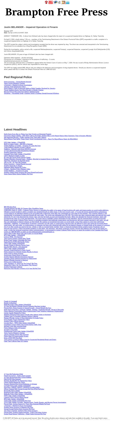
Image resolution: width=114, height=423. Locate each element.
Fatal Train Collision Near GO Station (16, 341)
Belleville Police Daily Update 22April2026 (17, 304)
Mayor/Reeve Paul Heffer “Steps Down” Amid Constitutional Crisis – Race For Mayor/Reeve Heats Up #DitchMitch (41, 139)
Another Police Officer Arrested (14, 321)
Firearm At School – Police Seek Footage (17, 376)
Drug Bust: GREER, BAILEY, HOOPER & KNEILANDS (22, 387)
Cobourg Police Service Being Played (16, 397)
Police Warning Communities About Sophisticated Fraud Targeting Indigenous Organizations (33, 311)
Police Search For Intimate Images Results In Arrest (21, 252)
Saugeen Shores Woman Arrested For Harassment (20, 258)
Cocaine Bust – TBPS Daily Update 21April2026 (19, 323)
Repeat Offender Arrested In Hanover (16, 260)
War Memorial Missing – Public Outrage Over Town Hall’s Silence (25, 137)
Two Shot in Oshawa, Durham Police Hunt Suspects (21, 411)
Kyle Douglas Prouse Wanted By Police (17, 319)
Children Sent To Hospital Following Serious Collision (21, 316)
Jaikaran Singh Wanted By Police (15, 87)
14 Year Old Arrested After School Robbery (18, 377)
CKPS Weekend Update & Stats (14, 156)
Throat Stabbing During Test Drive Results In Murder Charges (24, 90)
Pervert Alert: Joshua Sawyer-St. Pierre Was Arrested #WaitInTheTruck (27, 404)
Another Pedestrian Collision (13, 152)
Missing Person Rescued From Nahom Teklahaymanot (21, 92)
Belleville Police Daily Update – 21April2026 (18, 394)
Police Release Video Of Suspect (15, 328)
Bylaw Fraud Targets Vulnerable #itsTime (17, 240)
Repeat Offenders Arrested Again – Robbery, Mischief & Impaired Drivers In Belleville (31, 159)
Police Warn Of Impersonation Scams (16, 336)
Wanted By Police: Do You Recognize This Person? (20, 265)
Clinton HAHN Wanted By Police (14, 382)
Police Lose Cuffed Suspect (13, 262)
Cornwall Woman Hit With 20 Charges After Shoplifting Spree (23, 208)
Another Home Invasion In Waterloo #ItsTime (18, 407)
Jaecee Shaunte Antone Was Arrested (16, 334)
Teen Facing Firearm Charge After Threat (17, 238)
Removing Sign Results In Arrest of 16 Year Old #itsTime (22, 268)
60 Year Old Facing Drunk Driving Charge (17, 157)
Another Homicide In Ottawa (13, 166)
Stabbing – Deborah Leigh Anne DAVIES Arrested (20, 149)
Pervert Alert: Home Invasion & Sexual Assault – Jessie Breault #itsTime (27, 308)
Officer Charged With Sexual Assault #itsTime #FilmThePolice (24, 389)
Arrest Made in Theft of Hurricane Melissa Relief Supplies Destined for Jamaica (29, 88)
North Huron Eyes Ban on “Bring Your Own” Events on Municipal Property (27, 134)
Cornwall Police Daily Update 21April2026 (17, 386)
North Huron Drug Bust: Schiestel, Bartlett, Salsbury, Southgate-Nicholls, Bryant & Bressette (34, 309)
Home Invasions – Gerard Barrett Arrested (17, 82)
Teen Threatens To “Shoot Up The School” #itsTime (20, 263)
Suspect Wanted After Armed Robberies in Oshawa (20, 384)
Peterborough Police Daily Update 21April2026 (19, 331)
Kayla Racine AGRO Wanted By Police (16, 242)
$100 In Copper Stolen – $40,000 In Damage (18, 144)
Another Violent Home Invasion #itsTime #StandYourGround (23, 172)
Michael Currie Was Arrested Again (15, 326)
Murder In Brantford (10, 303)
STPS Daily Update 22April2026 (14, 243)
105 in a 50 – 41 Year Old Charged (15, 162)
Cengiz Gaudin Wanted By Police (14, 313)
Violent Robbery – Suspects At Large (16, 171)
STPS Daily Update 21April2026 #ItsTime (17, 401)
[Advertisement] (57, 190)
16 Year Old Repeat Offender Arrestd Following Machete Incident (25, 306)
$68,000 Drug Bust (10, 207)
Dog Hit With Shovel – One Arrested (15, 247)
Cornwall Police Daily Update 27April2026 (17, 154)
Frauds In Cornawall (10, 301)
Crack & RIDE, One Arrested (13, 237)
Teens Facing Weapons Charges (14, 83)
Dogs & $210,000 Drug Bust (13, 338)
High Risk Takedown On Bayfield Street (17, 161)
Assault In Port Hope (10, 329)
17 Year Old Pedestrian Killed (13, 374)
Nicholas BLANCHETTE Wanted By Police (18, 381)
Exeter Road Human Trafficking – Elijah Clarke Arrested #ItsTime (25, 414)
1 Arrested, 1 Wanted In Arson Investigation (18, 85)
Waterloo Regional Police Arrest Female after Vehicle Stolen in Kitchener (27, 314)
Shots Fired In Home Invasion (13, 253)
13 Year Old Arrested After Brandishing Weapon (19, 151)
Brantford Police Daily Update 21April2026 (17, 392)
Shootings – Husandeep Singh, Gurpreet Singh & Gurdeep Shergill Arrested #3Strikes (31, 93)
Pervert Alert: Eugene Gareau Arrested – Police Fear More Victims (25, 412)
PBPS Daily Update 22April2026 (14, 248)
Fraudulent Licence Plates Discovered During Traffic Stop (22, 324)
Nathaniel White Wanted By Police (15, 167)
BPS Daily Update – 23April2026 (14, 235)
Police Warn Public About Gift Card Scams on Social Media (23, 233)
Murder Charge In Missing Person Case (16, 245)
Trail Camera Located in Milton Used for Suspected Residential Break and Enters (30, 339)
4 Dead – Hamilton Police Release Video (17, 169)
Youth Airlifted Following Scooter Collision (17, 147)
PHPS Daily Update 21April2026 (14, 396)
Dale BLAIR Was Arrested (12, 379)
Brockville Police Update (12, 391)
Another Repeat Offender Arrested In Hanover (18, 257)
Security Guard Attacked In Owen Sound (17, 250)
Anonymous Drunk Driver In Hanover (16, 255)
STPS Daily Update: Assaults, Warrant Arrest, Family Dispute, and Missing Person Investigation (35, 402)
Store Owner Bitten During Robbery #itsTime (18, 174)
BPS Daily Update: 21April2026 (14, 399)
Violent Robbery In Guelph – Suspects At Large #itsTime (22, 146)
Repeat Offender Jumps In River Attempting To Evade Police (23, 318)
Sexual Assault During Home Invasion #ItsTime (19, 409)
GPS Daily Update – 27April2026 (14, 142)
